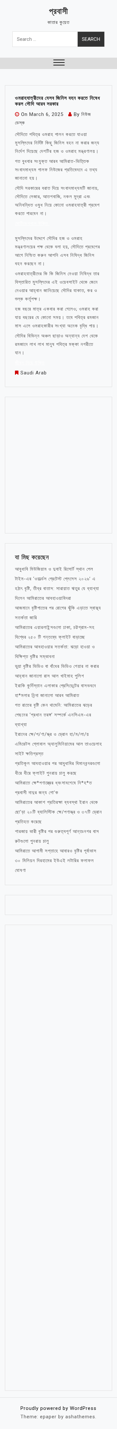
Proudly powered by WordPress (58, 1408)
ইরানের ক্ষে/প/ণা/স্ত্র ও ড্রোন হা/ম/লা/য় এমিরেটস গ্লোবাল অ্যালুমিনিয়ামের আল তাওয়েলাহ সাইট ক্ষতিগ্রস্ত (58, 744)
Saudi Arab (33, 373)
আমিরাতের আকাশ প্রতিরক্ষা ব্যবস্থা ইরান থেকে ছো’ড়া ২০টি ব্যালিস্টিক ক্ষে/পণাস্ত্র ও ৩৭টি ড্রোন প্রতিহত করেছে (58, 812)
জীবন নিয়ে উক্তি (30, 363)
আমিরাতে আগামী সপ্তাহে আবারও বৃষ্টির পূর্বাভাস (56, 851)
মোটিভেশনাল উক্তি (32, 223)
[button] (59, 63)
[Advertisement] (58, 465)
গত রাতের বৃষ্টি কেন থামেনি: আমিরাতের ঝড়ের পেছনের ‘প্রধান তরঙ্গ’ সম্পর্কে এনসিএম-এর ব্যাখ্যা (53, 714)
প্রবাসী (58, 11)
